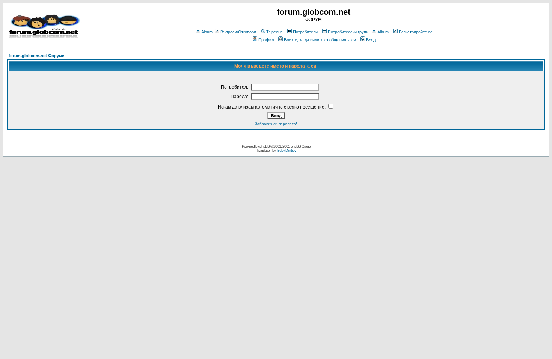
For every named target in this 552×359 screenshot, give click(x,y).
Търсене (274, 32)
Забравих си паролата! (276, 124)
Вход (371, 40)
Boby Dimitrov (286, 150)
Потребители (305, 32)
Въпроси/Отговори (238, 32)
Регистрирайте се (416, 32)
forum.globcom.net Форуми (37, 55)
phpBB (264, 146)
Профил (266, 40)
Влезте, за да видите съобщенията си (320, 40)
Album (207, 32)
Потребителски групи (348, 32)
